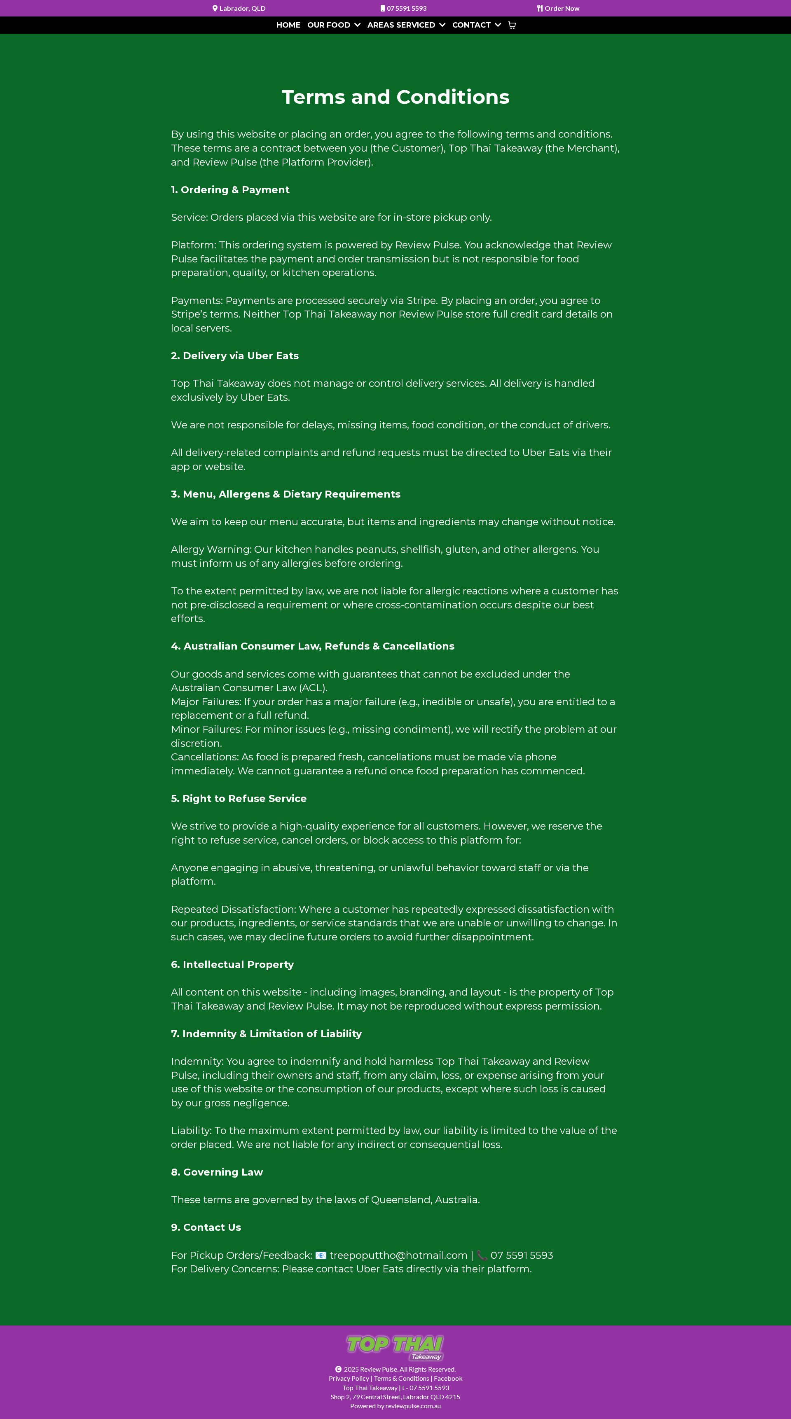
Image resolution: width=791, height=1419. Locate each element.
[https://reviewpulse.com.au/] (395, 1349)
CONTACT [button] (472, 25)
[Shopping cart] (512, 25)
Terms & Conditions (401, 1378)
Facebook (448, 1378)
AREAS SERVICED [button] (402, 25)
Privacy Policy (349, 1378)
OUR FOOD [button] (330, 25)
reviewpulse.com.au (413, 1406)
